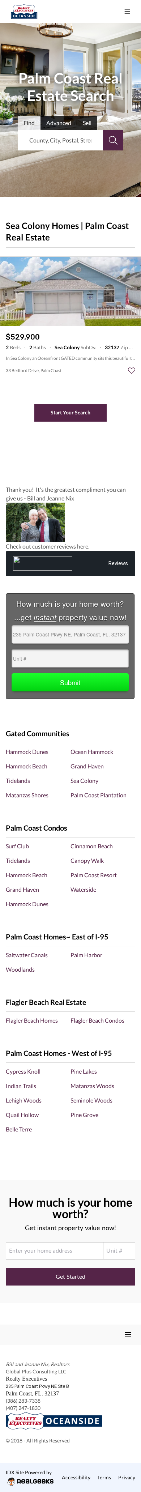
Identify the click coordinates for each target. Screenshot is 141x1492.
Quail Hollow (22, 1114)
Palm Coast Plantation (98, 795)
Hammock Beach (26, 766)
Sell (87, 122)
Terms (104, 1477)
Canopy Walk (87, 860)
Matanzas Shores (27, 795)
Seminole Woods (91, 1100)
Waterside (83, 889)
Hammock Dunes (27, 751)
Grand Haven (87, 766)
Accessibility (76, 1477)
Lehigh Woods (24, 1100)
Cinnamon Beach (91, 846)
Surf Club (17, 846)
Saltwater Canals (27, 954)
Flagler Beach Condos (97, 1020)
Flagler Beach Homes (32, 1020)
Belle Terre (19, 1129)
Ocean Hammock (91, 751)
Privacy (126, 1477)
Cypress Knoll (23, 1071)
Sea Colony (84, 780)
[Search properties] (113, 140)
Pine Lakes (83, 1071)
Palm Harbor (86, 954)
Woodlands (20, 969)
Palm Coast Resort (93, 874)
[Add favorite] (131, 370)
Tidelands (18, 780)
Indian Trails (21, 1085)
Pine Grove (84, 1114)
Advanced (58, 122)
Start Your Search (70, 412)
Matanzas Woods (92, 1085)
